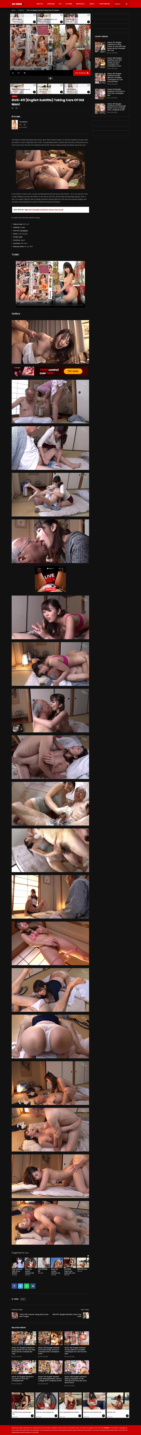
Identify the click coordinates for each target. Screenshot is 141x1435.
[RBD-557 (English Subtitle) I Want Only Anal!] (86, 1315)
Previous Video (17, 1310)
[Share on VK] (32, 1286)
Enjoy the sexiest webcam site (48, 19)
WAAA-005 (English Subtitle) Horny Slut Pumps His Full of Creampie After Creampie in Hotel (48, 1351)
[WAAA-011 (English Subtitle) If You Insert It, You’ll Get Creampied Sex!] (24, 1367)
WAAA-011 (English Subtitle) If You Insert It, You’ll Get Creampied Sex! (23, 1379)
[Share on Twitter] (20, 1286)
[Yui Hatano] (15, 124)
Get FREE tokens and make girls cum (69, 1271)
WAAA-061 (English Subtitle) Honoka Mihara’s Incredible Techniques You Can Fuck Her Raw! (76, 1351)
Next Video (85, 1310)
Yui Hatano (23, 122)
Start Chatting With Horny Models (17, 1271)
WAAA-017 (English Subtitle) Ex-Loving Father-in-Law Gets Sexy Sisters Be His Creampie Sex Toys (23, 1351)
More (92, 4)
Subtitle (39, 4)
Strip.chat (15, 21)
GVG (20, 237)
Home (13, 10)
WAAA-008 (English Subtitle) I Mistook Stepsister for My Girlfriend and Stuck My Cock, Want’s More (76, 1380)
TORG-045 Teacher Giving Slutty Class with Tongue (34, 1315)
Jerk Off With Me (17, 19)
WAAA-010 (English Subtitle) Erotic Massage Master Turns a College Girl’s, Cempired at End (50, 1379)
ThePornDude (104, 4)
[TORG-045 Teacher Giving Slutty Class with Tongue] (15, 1315)
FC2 (60, 4)
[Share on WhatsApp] (26, 1286)
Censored (51, 4)
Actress (69, 4)
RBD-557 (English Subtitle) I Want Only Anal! (67, 1315)
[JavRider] (18, 3)
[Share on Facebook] (14, 1286)
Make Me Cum (70, 19)
